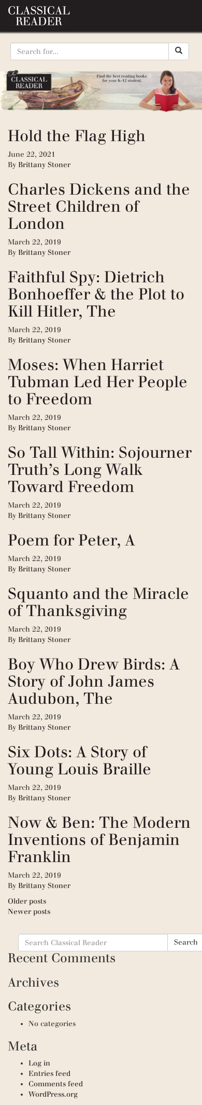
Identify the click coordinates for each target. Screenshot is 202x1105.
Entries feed (49, 1073)
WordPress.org (53, 1094)
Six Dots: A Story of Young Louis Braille (79, 760)
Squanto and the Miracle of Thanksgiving (98, 602)
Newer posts (29, 911)
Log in (39, 1063)
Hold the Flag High (77, 135)
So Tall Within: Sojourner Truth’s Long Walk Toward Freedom (100, 469)
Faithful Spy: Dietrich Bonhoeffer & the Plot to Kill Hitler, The (96, 294)
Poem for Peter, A (71, 540)
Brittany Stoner (44, 164)
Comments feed (55, 1084)
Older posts (27, 901)
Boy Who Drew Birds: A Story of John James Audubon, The (94, 681)
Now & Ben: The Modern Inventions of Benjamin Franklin (99, 839)
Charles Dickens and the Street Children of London (99, 206)
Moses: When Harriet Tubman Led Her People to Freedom (97, 381)
